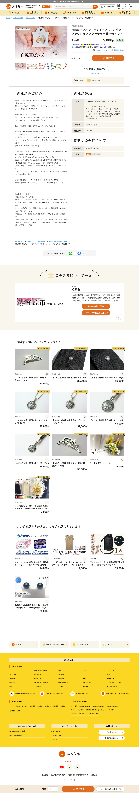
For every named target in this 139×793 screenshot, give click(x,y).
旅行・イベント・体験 (41, 682)
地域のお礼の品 (63, 682)
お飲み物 (12, 678)
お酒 (108, 674)
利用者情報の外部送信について (78, 775)
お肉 (84, 670)
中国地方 (55, 706)
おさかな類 (37, 674)
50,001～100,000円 (77, 710)
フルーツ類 (110, 670)
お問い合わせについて (98, 73)
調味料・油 (110, 678)
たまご (85, 674)
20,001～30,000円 (99, 706)
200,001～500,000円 (107, 710)
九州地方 (12, 711)
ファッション (30, 18)
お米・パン (61, 670)
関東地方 (32, 706)
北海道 (18, 706)
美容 (10, 686)
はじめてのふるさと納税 (17, 731)
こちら (104, 47)
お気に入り (125, 8)
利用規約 (45, 775)
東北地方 (25, 706)
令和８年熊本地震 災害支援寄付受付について (69, 1)
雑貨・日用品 (87, 682)
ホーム (8, 18)
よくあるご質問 (56, 735)
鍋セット (12, 682)
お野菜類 (61, 674)
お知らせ (54, 739)
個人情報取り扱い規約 (58, 775)
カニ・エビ (13, 674)
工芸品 (60, 686)
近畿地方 (30, 241)
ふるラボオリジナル (40, 670)
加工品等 (61, 678)
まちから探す (19, 241)
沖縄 (18, 711)
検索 (95, 6)
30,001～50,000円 (113, 706)
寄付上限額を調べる (15, 735)
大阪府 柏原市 (77, 26)
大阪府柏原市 (40, 241)
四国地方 (63, 706)
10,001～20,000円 (85, 706)
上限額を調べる (119, 50)
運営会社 (94, 775)
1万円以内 (74, 706)
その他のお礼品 (112, 686)
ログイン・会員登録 (108, 6)
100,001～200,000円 (92, 710)
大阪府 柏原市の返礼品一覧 (58, 241)
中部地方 (40, 706)
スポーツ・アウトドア (114, 682)
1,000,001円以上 (93, 714)
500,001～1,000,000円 (78, 714)
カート (131, 8)
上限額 (118, 8)
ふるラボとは (55, 731)
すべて (11, 670)
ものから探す (18, 18)
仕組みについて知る (102, 50)
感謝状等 (85, 686)
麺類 (84, 678)
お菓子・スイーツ (39, 678)
